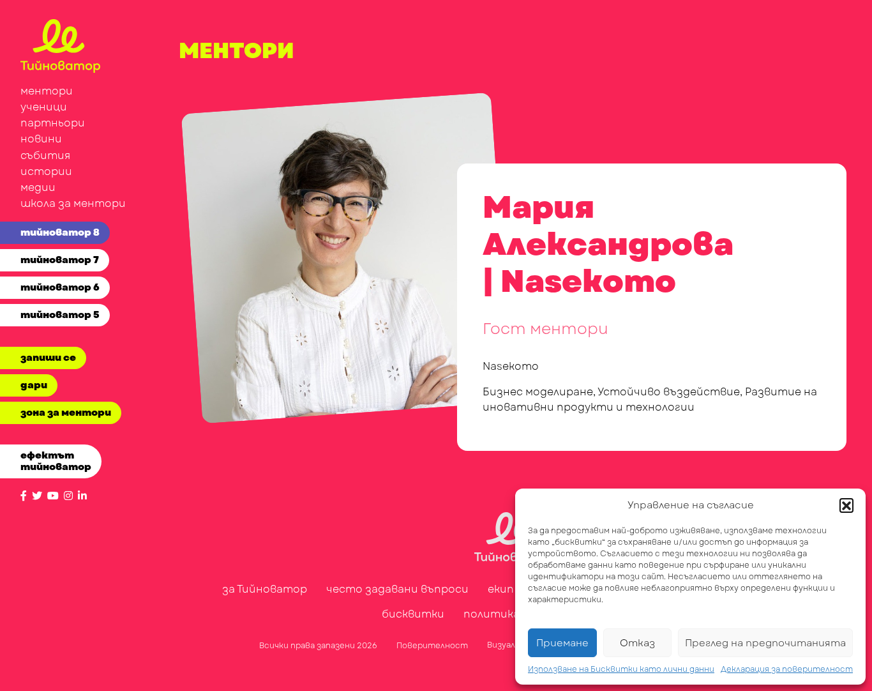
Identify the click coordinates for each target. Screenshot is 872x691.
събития (45, 155)
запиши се (48, 358)
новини (41, 139)
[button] (846, 505)
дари (33, 385)
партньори (52, 123)
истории (46, 171)
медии (38, 187)
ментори (46, 91)
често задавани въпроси (397, 589)
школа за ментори (73, 203)
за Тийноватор (264, 589)
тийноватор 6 (60, 287)
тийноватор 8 (60, 232)
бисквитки (413, 614)
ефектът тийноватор (55, 461)
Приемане (562, 643)
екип (501, 589)
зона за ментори (65, 413)
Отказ (637, 643)
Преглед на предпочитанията (765, 643)
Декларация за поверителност (787, 669)
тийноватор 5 (60, 315)
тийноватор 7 (59, 260)
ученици (43, 107)
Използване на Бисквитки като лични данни (621, 669)
